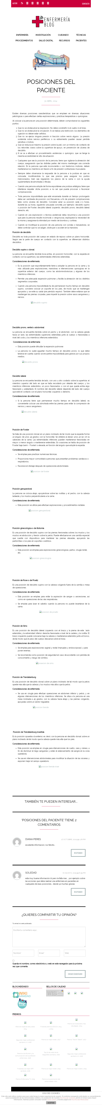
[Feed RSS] (22, 3)
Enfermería (22, 35)
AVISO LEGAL (51, 1099)
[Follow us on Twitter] (32, 3)
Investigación (43, 35)
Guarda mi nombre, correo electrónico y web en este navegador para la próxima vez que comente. (47, 965)
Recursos (64, 40)
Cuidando (63, 35)
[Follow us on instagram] (37, 3)
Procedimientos (24, 40)
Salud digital (46, 40)
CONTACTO (86, 3)
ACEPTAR (51, 1103)
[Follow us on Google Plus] (42, 3)
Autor (14, 3)
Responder (78, 853)
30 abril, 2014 (50, 101)
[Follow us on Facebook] (27, 3)
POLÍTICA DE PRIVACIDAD (79, 1099)
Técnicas (81, 35)
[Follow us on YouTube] (47, 3)
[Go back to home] (51, 19)
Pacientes (81, 40)
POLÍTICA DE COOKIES (67, 1098)
